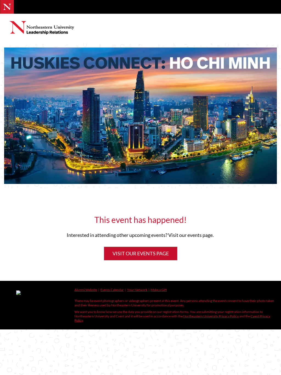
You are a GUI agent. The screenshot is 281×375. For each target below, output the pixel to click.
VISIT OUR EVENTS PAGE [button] (141, 253)
